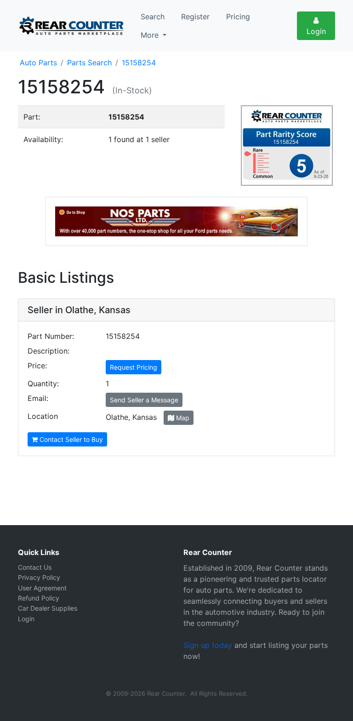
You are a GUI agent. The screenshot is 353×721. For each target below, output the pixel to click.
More (151, 35)
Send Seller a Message (144, 400)
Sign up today (207, 645)
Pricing (238, 16)
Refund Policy (38, 598)
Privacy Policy (39, 577)
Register (195, 16)
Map (181, 418)
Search (153, 16)
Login (316, 31)
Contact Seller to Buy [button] (70, 439)
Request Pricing (133, 367)
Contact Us (34, 567)
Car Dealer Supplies (47, 608)
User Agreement (42, 588)
